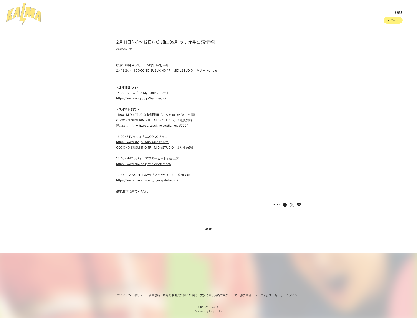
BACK (208, 229)
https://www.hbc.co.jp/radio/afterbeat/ (143, 164)
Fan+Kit (215, 306)
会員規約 (154, 295)
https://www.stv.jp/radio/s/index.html (142, 142)
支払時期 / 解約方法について (218, 295)
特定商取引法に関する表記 (180, 295)
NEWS (398, 12)
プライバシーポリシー (131, 295)
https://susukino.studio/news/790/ (163, 125)
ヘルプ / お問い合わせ (269, 295)
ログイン (393, 20)
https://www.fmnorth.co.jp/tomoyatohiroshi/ (147, 180)
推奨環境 (246, 295)
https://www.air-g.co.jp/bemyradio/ (141, 98)
